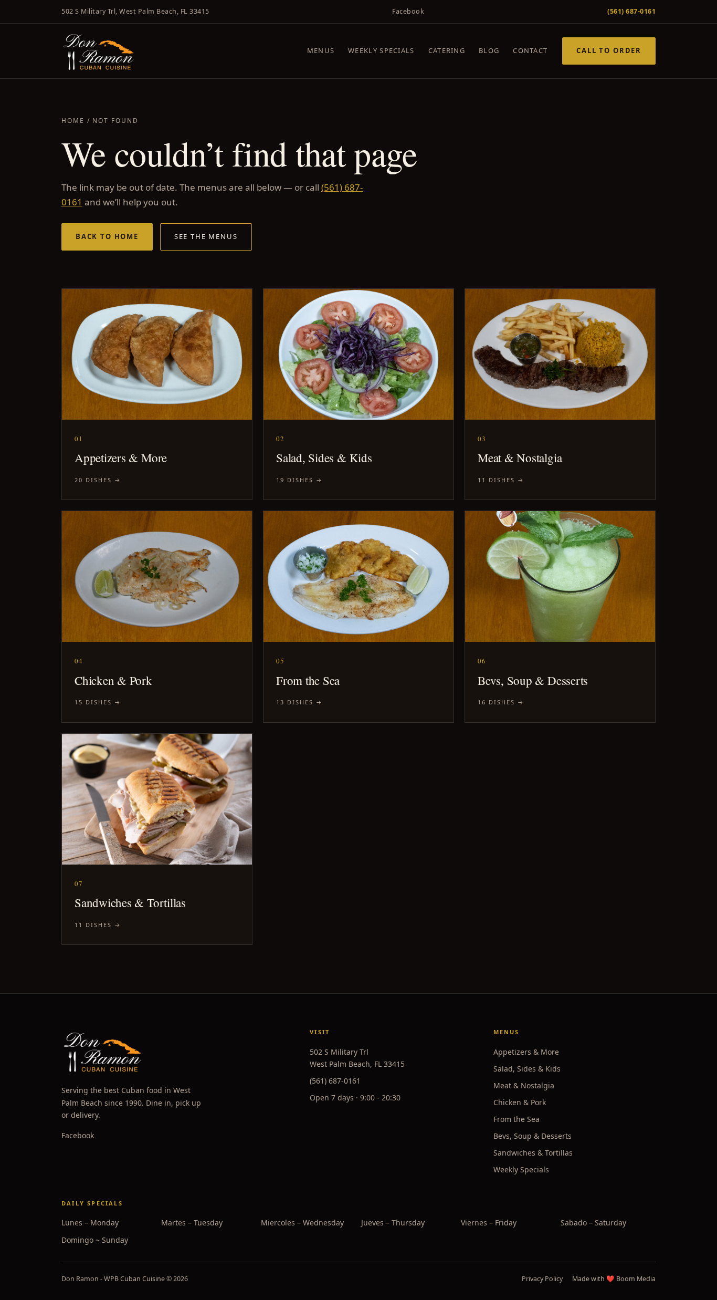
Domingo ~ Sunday (94, 1240)
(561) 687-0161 (335, 1081)
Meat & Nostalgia (523, 1085)
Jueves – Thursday (393, 1223)
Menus (321, 50)
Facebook (408, 11)
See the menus (206, 236)
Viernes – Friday (488, 1223)
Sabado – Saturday (593, 1223)
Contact (530, 50)
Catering (446, 50)
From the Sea (516, 1119)
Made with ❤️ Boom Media (614, 1278)
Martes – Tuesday (192, 1223)
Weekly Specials (381, 50)
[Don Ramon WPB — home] (98, 50)
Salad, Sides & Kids (527, 1069)
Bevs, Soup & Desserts (532, 1136)
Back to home (107, 236)
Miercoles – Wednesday (302, 1223)
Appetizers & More (526, 1052)
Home (73, 120)
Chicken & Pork (519, 1102)
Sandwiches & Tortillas (533, 1153)
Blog (489, 50)
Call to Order (608, 50)
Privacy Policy (542, 1278)
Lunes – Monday (90, 1223)
